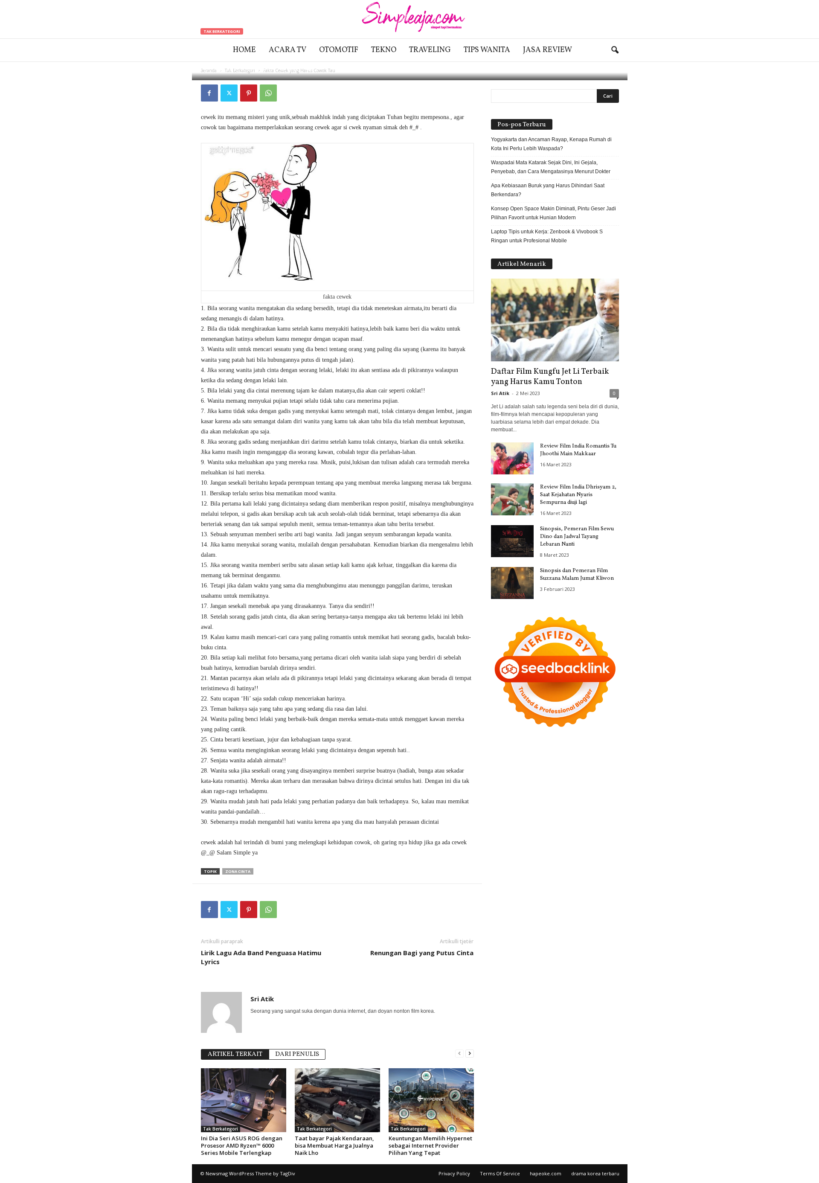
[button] (614, 50)
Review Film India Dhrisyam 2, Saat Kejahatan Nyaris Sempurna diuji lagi (578, 494)
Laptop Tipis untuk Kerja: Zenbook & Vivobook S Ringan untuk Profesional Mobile (547, 236)
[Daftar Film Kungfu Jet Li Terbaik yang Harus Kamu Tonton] (555, 320)
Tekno (383, 50)
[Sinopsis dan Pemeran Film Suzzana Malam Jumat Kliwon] (512, 583)
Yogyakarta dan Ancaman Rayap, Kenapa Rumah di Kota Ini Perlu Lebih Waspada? (551, 144)
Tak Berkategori (221, 31)
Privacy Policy (454, 1173)
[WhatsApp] (268, 93)
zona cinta (237, 871)
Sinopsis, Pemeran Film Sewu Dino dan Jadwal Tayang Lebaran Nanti (577, 536)
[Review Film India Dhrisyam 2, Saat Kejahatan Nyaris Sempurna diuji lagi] (512, 499)
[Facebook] (209, 93)
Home (244, 50)
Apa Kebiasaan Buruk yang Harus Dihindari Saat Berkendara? (547, 190)
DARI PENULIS (297, 1054)
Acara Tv (287, 50)
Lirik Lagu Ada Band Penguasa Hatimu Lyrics (261, 957)
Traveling (430, 50)
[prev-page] (459, 1053)
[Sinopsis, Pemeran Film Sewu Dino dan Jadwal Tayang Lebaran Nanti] (512, 541)
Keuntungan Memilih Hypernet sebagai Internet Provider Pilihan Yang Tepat (430, 1145)
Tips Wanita (487, 50)
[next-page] (469, 1053)
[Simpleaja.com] (409, 19)
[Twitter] (229, 93)
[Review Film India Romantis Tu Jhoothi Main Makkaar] (512, 458)
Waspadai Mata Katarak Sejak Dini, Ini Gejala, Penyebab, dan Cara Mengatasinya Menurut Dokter (550, 167)
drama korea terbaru (595, 1173)
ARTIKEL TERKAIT (235, 1054)
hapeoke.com (545, 1173)
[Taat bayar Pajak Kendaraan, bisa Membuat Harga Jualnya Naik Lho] (337, 1100)
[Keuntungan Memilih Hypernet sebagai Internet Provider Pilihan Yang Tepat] (431, 1100)
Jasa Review (547, 50)
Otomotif (338, 50)
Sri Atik (227, 69)
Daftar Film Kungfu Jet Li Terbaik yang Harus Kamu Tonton (550, 376)
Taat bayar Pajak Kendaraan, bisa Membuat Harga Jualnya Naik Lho (334, 1145)
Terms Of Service (500, 1173)
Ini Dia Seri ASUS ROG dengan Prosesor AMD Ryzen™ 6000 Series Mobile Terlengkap (241, 1145)
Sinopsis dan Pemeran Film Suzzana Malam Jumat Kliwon (577, 574)
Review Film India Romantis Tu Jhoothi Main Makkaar (578, 450)
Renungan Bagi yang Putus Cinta (421, 952)
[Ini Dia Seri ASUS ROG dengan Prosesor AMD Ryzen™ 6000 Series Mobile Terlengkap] (243, 1100)
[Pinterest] (248, 93)
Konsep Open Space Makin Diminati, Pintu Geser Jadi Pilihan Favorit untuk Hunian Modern (553, 213)
